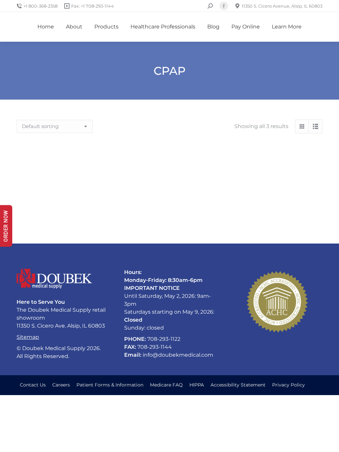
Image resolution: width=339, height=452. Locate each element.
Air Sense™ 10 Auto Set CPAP (169, 217)
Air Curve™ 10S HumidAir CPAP (64, 217)
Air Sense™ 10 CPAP (276, 217)
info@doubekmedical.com (178, 355)
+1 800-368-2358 (41, 6)
